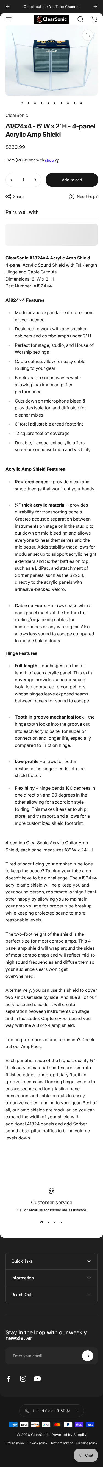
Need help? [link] (87, 196)
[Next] (95, 6)
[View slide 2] (48, 1222)
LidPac (42, 568)
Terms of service (62, 1443)
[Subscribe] (87, 1355)
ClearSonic (16, 115)
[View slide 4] (61, 1222)
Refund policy (15, 1443)
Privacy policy (37, 1443)
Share (18, 196)
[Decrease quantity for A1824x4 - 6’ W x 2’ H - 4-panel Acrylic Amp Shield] (11, 180)
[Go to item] (22, 103)
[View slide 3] (55, 1222)
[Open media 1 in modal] (87, 35)
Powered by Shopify (69, 1434)
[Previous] (8, 6)
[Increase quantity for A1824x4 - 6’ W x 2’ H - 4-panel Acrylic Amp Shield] (35, 180)
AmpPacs (31, 1046)
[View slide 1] (41, 1222)
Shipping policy (86, 1443)
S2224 (76, 575)
